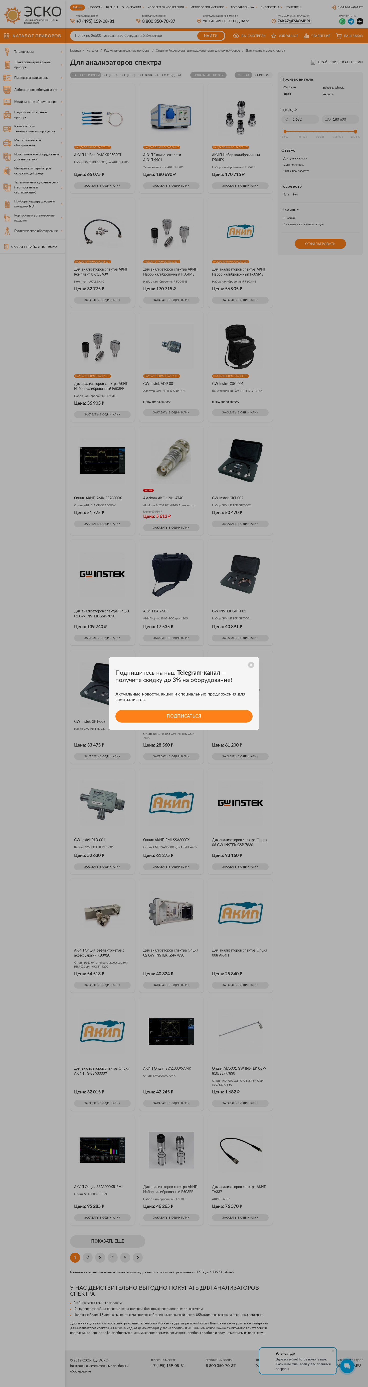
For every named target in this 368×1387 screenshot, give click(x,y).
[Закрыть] (251, 665)
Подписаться (184, 716)
